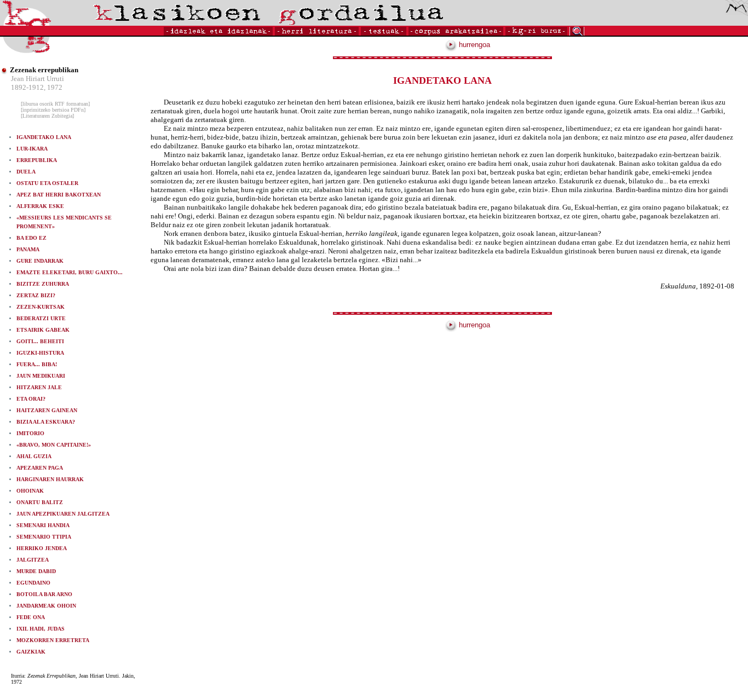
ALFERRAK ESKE (40, 206)
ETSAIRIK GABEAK (43, 330)
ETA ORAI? (30, 399)
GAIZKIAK (30, 652)
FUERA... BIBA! (36, 364)
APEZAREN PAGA (39, 468)
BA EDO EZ (31, 238)
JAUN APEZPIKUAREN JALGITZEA (63, 514)
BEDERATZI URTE (41, 318)
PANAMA (27, 249)
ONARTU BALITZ (39, 502)
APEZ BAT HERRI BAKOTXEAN (58, 195)
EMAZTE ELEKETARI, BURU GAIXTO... (69, 272)
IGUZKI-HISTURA (40, 353)
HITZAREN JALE (39, 387)
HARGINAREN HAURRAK (50, 479)
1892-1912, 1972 (36, 87)
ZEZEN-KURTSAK (40, 307)
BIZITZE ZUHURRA (42, 284)
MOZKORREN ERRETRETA (52, 640)
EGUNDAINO (33, 583)
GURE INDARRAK (40, 261)
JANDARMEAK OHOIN (46, 606)
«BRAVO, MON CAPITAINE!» (53, 445)
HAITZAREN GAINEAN (46, 410)
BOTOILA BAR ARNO (44, 594)
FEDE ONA (30, 617)
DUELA (26, 172)
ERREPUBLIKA (36, 160)
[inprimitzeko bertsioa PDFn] (53, 110)
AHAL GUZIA (33, 456)
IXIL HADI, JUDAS (40, 629)
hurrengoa (473, 45)
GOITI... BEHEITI (40, 341)
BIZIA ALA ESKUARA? (45, 422)
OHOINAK (30, 491)
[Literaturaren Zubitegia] (47, 116)
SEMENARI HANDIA (43, 525)
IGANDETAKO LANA (43, 137)
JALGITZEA (32, 560)
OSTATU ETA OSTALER (47, 183)
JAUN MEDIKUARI (40, 376)
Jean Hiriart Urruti (37, 78)
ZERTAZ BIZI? (35, 295)
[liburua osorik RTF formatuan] (55, 104)
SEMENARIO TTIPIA (43, 537)
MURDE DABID (36, 571)
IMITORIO (30, 433)
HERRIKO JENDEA (41, 548)
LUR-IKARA (32, 149)
